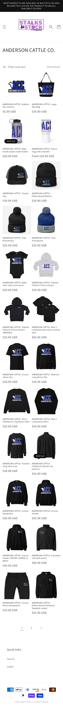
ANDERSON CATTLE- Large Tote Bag (44, 105)
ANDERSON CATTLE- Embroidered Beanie (42, 194)
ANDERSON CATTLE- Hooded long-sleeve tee (16, 465)
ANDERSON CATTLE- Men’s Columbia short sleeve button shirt (46, 330)
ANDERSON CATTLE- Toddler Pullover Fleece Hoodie (45, 284)
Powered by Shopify (41, 702)
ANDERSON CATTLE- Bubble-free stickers (16, 105)
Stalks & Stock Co (26, 702)
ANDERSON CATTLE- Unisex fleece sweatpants (16, 604)
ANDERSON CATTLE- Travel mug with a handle (44, 150)
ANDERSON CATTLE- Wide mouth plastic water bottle (15, 150)
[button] (4, 27)
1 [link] (22, 628)
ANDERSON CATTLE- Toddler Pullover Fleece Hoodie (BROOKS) (16, 330)
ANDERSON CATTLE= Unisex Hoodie (45, 512)
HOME (10, 666)
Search (11, 658)
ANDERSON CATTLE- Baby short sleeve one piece (15, 284)
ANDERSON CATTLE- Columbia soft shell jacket (46, 557)
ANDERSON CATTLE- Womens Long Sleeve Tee (45, 376)
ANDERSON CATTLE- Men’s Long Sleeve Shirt (44, 420)
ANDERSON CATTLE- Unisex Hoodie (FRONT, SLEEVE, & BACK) (16, 558)
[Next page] (41, 628)
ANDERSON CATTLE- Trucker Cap (16, 194)
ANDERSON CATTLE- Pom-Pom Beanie (15, 239)
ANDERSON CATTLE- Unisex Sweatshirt (16, 512)
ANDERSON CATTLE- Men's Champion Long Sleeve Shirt (16, 420)
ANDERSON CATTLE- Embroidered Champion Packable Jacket (43, 605)
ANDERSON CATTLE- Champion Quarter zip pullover (42, 466)
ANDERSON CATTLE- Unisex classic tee (16, 376)
